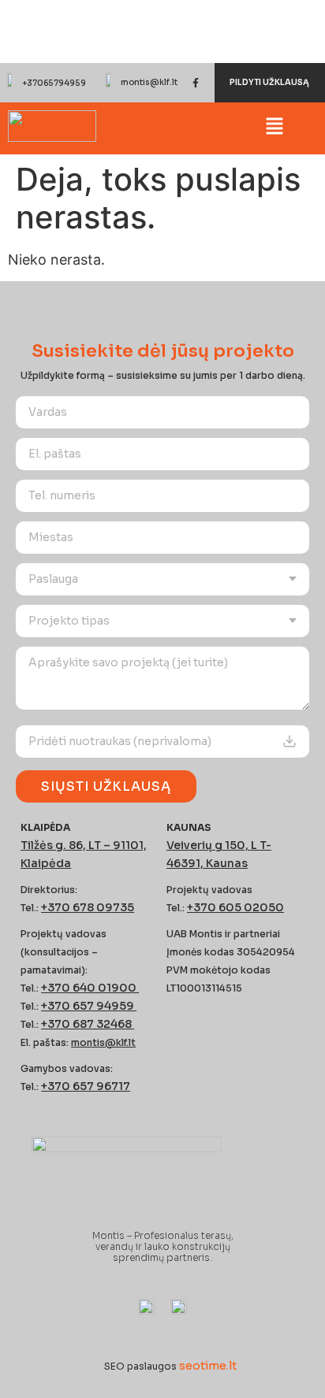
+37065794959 (54, 83)
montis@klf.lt (149, 82)
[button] (275, 128)
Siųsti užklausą (106, 786)
